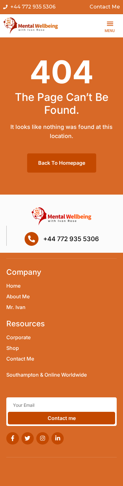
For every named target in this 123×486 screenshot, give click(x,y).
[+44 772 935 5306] (31, 239)
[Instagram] (42, 438)
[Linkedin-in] (57, 438)
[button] (110, 24)
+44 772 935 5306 (71, 239)
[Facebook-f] (12, 438)
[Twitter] (27, 438)
